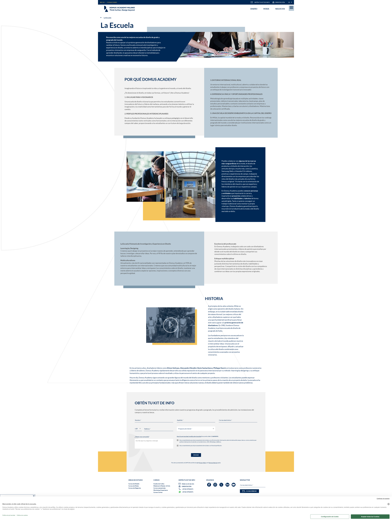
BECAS (102, 2)
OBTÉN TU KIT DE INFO (262, 2)
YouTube (234, 484)
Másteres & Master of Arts (161, 486)
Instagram (215, 484)
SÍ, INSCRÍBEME (251, 491)
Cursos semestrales (159, 488)
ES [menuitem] (289, 2)
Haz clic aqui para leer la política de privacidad (189, 436)
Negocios (280, 9)
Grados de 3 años (158, 484)
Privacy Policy (202, 462)
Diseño (253, 9)
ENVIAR (196, 455)
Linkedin (227, 484)
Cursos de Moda (133, 486)
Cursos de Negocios (134, 488)
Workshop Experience (160, 490)
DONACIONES (112, 2)
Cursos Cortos (157, 492)
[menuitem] (289, 2)
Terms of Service (213, 462)
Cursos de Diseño (133, 484)
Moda (266, 9)
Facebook (209, 484)
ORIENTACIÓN (280, 2)
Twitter (221, 484)
